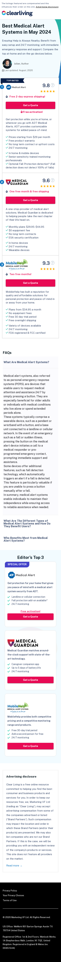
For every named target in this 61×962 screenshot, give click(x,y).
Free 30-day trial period (24, 730)
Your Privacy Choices (13, 895)
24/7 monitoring (20, 604)
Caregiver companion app (25, 664)
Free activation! (33, 111)
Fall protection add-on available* (29, 600)
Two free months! (20, 274)
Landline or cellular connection (28, 596)
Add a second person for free (27, 734)
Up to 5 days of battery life (26, 667)
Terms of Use (10, 900)
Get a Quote (30, 105)
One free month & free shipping (29, 191)
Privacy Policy (10, 890)
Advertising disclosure (47, 7)
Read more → (14, 865)
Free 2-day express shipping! (27, 96)
